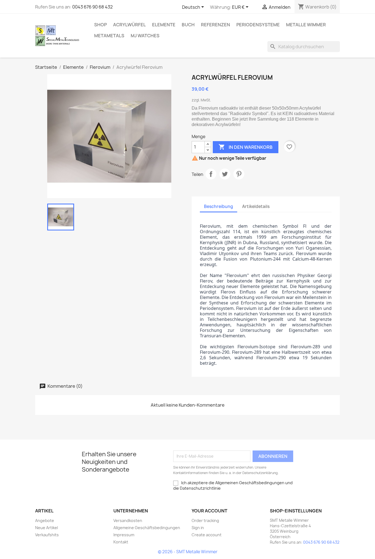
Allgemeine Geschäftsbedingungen (146, 527)
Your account (209, 511)
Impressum (123, 534)
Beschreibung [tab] (218, 206)
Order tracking (205, 520)
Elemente (163, 25)
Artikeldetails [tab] (256, 206)
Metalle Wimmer (306, 25)
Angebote (44, 520)
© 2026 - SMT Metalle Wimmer (187, 552)
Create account (207, 534)
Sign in (198, 527)
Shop (100, 25)
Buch (188, 25)
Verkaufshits (47, 534)
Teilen (210, 174)
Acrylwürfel (129, 25)
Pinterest (238, 174)
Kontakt (120, 541)
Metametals (109, 36)
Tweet (224, 174)
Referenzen (215, 25)
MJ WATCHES (145, 36)
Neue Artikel (46, 527)
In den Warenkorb (246, 147)
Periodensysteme (258, 25)
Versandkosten (127, 520)
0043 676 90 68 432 (92, 7)
